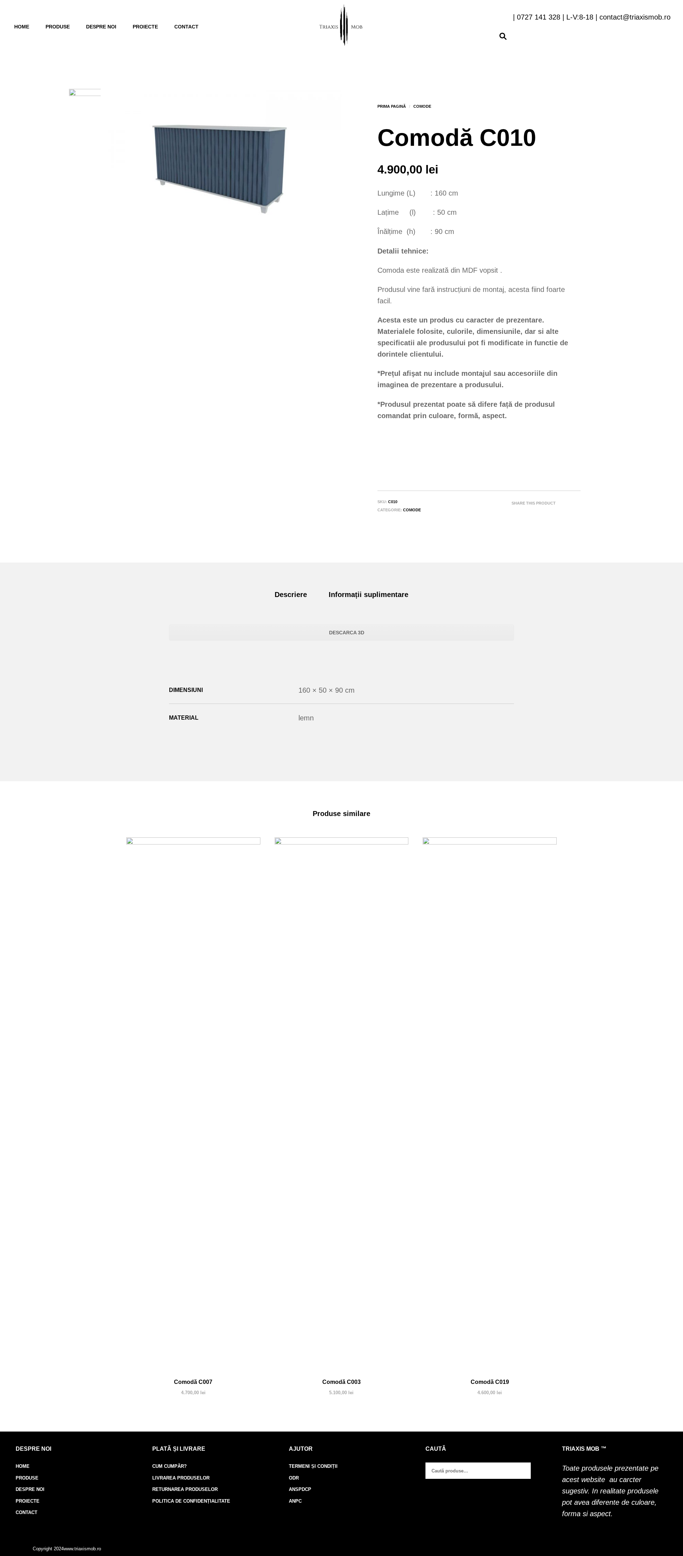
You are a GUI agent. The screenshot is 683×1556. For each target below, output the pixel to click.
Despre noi (101, 27)
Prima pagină (391, 106)
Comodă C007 (193, 1382)
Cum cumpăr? (169, 1466)
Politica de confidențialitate (191, 1501)
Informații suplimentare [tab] (368, 594)
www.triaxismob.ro (82, 1548)
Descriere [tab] (291, 594)
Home (21, 27)
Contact (186, 27)
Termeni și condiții (313, 1466)
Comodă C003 (341, 1382)
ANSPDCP (300, 1489)
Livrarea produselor (181, 1478)
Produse (58, 27)
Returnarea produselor (185, 1489)
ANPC (295, 1501)
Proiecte (145, 27)
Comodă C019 (490, 1382)
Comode (422, 106)
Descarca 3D (346, 632)
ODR (294, 1478)
